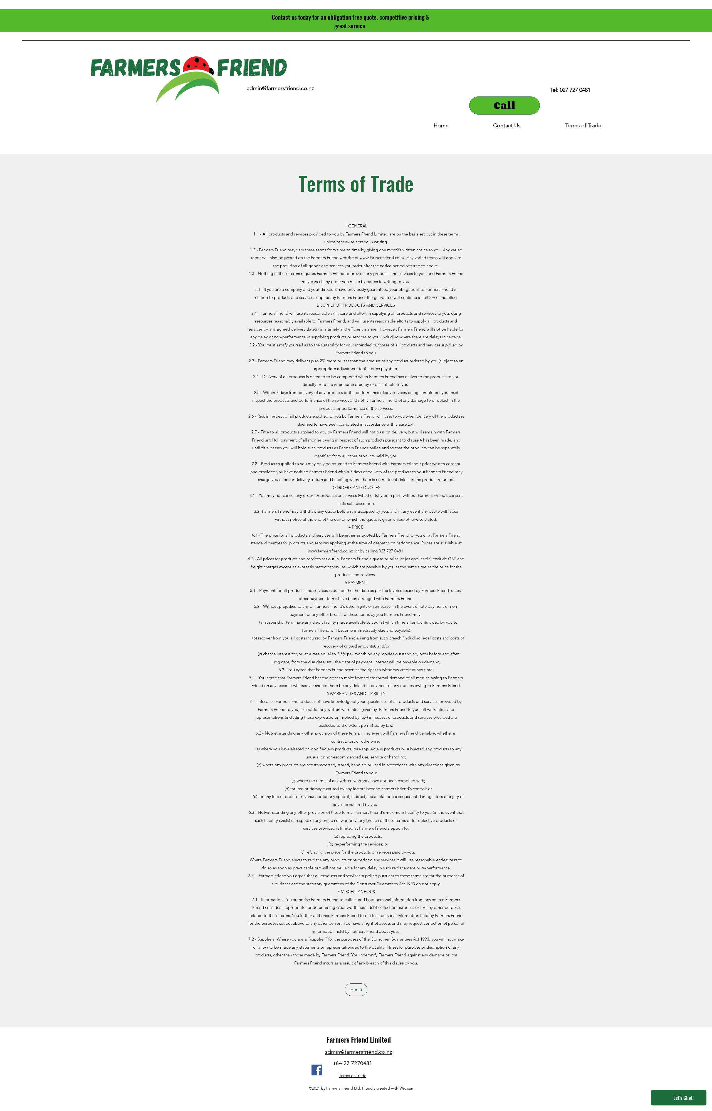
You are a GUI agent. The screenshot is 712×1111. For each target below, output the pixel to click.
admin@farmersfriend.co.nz (280, 88)
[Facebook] (317, 1070)
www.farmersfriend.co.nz (330, 551)
